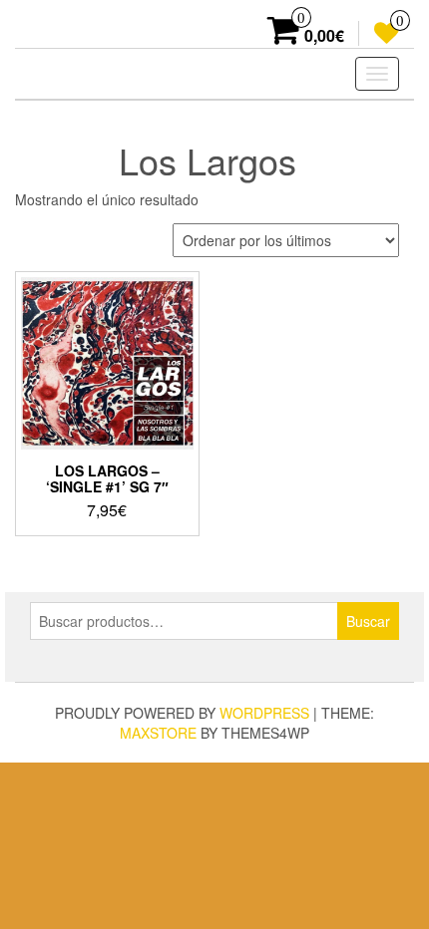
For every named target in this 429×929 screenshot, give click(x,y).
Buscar (368, 621)
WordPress (264, 713)
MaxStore (158, 733)
